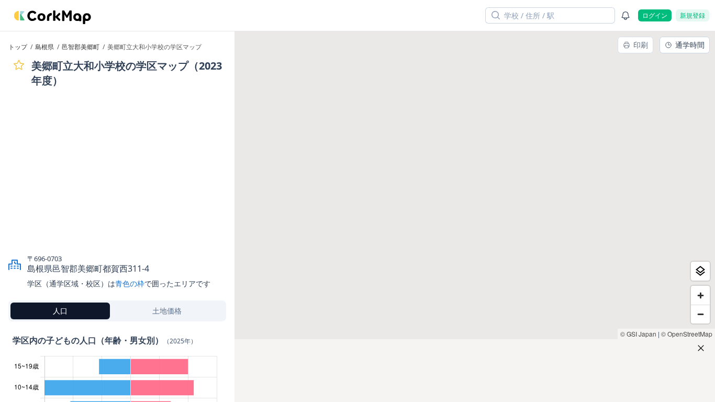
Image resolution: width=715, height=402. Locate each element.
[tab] (60, 311)
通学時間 (690, 45)
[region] (474, 216)
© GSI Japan (638, 333)
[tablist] (117, 310)
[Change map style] (700, 271)
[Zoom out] (700, 314)
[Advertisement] (117, 170)
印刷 (640, 45)
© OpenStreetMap (686, 333)
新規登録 (692, 15)
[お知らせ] (625, 15)
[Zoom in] (700, 295)
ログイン (654, 15)
